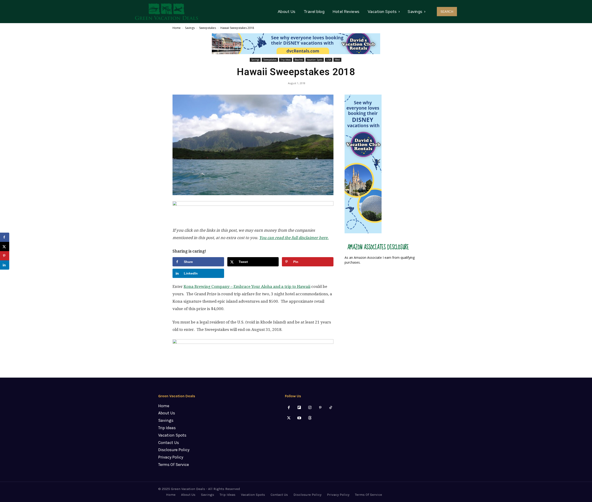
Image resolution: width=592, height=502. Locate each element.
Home (177, 28)
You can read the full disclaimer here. (294, 237)
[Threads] (310, 418)
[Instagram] (310, 408)
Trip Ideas (286, 59)
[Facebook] (289, 408)
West (337, 59)
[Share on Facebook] (4, 237)
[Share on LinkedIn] (4, 265)
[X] (289, 418)
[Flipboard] (299, 408)
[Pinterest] (320, 408)
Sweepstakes (207, 28)
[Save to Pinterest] (4, 255)
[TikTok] (331, 408)
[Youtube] (299, 418)
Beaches (299, 59)
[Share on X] (4, 246)
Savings (190, 28)
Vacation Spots (314, 59)
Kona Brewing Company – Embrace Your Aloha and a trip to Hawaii (247, 286)
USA (328, 59)
